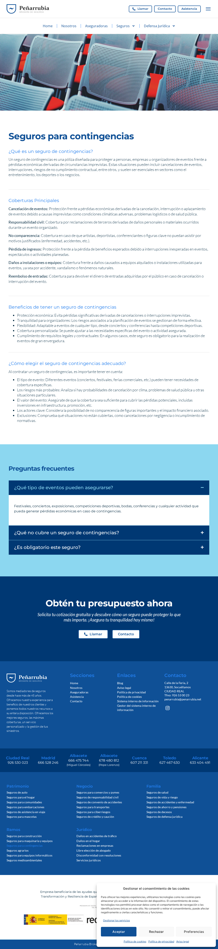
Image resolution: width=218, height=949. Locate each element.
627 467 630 (169, 763)
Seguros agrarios (18, 850)
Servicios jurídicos (88, 860)
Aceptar (118, 932)
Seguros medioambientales (24, 860)
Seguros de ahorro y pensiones (166, 807)
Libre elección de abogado (93, 850)
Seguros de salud (157, 792)
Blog (120, 683)
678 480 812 (109, 760)
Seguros (123, 26)
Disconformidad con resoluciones (98, 855)
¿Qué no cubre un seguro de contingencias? (66, 533)
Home (48, 26)
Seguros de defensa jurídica (164, 816)
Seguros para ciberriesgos (93, 812)
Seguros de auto (17, 792)
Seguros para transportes (92, 807)
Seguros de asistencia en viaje (26, 812)
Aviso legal (182, 941)
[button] (109, 487)
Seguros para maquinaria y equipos (30, 841)
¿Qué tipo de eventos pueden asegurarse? (63, 487)
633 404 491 (200, 763)
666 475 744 (78, 760)
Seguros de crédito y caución (95, 816)
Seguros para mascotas (22, 816)
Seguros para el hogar (21, 797)
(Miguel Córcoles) (78, 765)
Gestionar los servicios (116, 920)
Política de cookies (135, 941)
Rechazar (156, 932)
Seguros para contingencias (25, 845)
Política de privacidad (161, 941)
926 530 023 (18, 763)
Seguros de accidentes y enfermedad (170, 802)
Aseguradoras (96, 26)
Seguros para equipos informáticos (29, 855)
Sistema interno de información (138, 701)
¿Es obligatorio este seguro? (47, 547)
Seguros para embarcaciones (25, 807)
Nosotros (68, 26)
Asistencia (77, 696)
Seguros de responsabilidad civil (97, 797)
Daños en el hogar (88, 841)
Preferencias (194, 932)
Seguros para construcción (24, 836)
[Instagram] (167, 708)
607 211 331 (139, 763)
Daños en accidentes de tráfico (96, 836)
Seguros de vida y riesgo (162, 797)
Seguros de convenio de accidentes (99, 802)
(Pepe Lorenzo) (109, 765)
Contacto (76, 701)
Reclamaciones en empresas (94, 845)
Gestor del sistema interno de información (136, 707)
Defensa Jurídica (157, 26)
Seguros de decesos (159, 812)
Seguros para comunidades (24, 802)
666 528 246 (48, 763)
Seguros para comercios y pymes (97, 792)
